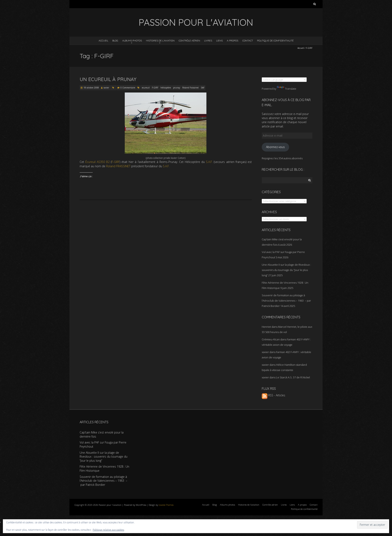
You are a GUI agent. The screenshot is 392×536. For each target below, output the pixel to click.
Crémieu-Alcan (271, 339)
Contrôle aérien (189, 40)
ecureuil (146, 87)
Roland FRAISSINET (118, 166)
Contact (247, 40)
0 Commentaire (127, 87)
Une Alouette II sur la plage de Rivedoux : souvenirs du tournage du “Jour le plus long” (286, 270)
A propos (232, 40)
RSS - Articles (276, 395)
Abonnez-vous (275, 147)
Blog (115, 40)
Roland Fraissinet (190, 87)
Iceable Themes (166, 504)
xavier (106, 87)
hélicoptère (165, 87)
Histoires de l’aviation (160, 40)
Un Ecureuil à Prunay (108, 79)
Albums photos (132, 40)
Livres (208, 40)
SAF (202, 87)
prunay (176, 87)
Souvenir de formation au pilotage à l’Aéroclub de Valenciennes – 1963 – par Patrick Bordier (286, 300)
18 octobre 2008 (91, 87)
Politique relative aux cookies (108, 530)
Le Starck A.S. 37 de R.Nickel (293, 377)
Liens (219, 40)
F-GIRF (155, 87)
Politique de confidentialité (275, 40)
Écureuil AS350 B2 (97, 162)
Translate (290, 88)
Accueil (103, 40)
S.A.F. (209, 162)
